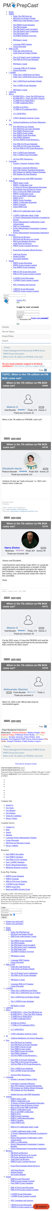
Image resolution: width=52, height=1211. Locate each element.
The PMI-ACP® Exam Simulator (26, 59)
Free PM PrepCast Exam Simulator (26, 129)
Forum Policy (8, 336)
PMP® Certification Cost (22, 185)
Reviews (12, 235)
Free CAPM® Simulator (15, 862)
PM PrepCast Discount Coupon (18, 843)
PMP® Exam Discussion (22, 263)
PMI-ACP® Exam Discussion (24, 272)
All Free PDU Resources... (23, 159)
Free (10, 124)
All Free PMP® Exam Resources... (26, 140)
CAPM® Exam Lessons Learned (25, 280)
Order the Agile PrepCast (22, 51)
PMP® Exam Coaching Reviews (25, 246)
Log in (4, 917)
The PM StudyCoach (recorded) (25, 29)
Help (8, 830)
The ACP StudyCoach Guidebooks (26, 57)
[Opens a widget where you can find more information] (41, 1207)
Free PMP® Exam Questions (24, 267)
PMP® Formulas (19, 204)
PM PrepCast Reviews (21, 237)
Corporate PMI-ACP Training (24, 68)
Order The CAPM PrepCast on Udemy (28, 77)
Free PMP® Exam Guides (23, 133)
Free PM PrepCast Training (23, 127)
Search (5, 341)
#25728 (45, 447)
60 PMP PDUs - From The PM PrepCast (28, 96)
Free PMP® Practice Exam (23, 131)
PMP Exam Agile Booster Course (26, 20)
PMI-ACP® (13, 49)
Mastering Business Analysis (17, 867)
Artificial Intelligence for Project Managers (29, 122)
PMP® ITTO (18, 198)
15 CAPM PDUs (19, 114)
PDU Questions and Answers (24, 285)
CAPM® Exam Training (15, 884)
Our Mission (10, 810)
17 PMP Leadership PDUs (23, 103)
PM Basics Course (20, 40)
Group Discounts (19, 46)
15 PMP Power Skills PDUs (24, 101)
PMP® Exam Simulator (15, 876)
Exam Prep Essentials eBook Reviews (27, 250)
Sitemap (9, 835)
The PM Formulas (20, 27)
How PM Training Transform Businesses (28, 170)
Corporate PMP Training (22, 44)
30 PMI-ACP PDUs (20, 107)
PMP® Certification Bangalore (25, 202)
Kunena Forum (31, 764)
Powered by (20, 764)
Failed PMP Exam (20, 207)
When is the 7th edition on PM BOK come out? (23, 357)
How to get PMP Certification (24, 196)
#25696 (45, 386)
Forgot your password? (14, 921)
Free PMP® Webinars (21, 137)
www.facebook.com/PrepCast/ (16, 509)
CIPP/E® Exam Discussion (23, 289)
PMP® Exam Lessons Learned (25, 265)
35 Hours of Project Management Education (30, 187)
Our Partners (10, 813)
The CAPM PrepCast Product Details (27, 81)
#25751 (45, 606)
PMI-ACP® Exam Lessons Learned (27, 274)
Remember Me (25, 319)
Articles (12, 181)
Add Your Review (20, 254)
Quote (18, 439)
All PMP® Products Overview (25, 36)
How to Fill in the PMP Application (26, 192)
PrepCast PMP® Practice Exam (18, 889)
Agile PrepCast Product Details (25, 53)
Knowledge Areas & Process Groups (27, 189)
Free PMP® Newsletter (15, 854)
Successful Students (20, 259)
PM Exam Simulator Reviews (24, 241)
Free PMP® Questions (14, 857)
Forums (5, 327)
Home (11, 12)
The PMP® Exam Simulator (24, 25)
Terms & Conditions (13, 816)
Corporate (12, 161)
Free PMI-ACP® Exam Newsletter (26, 146)
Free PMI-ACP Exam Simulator (25, 144)
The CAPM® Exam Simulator (24, 85)
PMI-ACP (12, 774)
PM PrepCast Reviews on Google (26, 239)
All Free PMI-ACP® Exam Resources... (28, 148)
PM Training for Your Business (25, 174)
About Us (9, 805)
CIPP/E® (12, 92)
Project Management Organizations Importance (31, 233)
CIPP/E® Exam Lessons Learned (26, 291)
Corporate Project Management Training (21, 838)
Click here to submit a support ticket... (30, 366)
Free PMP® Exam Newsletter (24, 135)
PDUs (11, 94)
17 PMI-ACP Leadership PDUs (25, 109)
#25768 (45, 668)
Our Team (10, 808)
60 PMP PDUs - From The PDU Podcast (29, 98)
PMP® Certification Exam (23, 194)
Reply (13, 439)
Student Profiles (19, 256)
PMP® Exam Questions (22, 200)
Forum (11, 261)
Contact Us (10, 827)
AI (10, 120)
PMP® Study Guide (21, 183)
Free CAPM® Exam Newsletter (25, 155)
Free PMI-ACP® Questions (16, 859)
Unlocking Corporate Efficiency (25, 168)
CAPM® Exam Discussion (23, 278)
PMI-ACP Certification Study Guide (27, 211)
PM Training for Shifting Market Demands (29, 172)
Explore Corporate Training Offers (26, 163)
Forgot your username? (40, 318)
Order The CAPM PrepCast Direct (26, 75)
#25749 (45, 526)
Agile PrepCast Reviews (22, 243)
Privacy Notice (11, 818)
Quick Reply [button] (7, 438)
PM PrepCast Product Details (24, 18)
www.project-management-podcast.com (24, 511)
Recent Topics (8, 332)
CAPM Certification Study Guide (26, 215)
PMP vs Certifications (21, 226)
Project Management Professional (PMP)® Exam (24, 351)
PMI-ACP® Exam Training (16, 881)
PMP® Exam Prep (13, 887)
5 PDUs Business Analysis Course (26, 118)
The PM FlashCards (20, 33)
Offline (41, 407)
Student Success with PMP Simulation (27, 179)
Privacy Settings (12, 846)
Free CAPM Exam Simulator (24, 153)
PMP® (11, 14)
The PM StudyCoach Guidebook (25, 31)
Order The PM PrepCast (22, 16)
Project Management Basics (16, 865)
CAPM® (12, 72)
